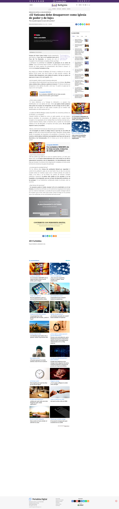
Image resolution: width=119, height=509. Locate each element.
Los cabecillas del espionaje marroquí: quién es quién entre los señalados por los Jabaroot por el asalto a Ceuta (79, 90)
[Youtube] (80, 5)
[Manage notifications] (116, 501)
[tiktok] (79, 501)
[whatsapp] (87, 5)
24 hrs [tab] (73, 36)
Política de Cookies (59, 501)
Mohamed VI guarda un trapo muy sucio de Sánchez (79, 45)
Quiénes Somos (58, 504)
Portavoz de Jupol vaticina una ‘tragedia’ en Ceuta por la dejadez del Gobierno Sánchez (79, 58)
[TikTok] (81, 5)
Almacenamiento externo (38, 213)
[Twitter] (78, 24)
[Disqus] (49, 445)
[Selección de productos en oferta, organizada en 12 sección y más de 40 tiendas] (49, 199)
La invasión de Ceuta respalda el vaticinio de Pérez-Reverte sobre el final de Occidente (79, 96)
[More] (89, 24)
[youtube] (77, 501)
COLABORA (49, 228)
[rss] (88, 501)
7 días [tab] (78, 36)
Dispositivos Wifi (47, 213)
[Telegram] (85, 5)
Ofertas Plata (63, 212)
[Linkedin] (80, 24)
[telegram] (84, 501)
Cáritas (36, 52)
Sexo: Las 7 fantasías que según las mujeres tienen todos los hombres (79, 71)
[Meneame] (87, 24)
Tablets (47, 214)
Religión (40, 52)
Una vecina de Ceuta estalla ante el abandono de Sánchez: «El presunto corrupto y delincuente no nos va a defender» (79, 83)
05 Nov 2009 (44, 24)
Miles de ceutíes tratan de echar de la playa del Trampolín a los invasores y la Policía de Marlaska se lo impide (79, 76)
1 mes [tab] (82, 36)
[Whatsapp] (83, 24)
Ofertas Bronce (64, 214)
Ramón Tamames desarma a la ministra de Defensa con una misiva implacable (79, 41)
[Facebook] (76, 5)
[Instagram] (83, 5)
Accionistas (58, 505)
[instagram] (81, 501)
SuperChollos (64, 209)
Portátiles (42, 214)
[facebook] (73, 501)
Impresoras (53, 213)
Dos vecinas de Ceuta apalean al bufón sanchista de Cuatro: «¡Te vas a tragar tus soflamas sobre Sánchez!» (79, 64)
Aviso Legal (58, 498)
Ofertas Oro (63, 211)
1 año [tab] (86, 36)
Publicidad (57, 502)
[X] (78, 5)
